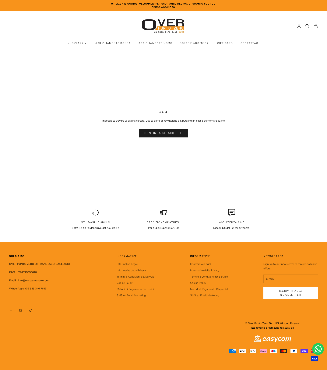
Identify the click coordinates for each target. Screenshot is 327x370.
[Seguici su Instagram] (21, 310)
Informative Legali (127, 264)
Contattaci (250, 43)
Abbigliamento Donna (113, 43)
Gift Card (225, 43)
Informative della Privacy (131, 270)
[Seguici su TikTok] (31, 310)
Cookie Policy (124, 283)
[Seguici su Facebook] (11, 310)
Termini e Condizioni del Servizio (135, 276)
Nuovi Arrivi (78, 43)
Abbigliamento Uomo (155, 43)
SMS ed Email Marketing (131, 295)
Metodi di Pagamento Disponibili (136, 289)
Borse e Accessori (195, 43)
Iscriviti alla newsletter (290, 293)
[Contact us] (318, 349)
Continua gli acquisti (163, 133)
